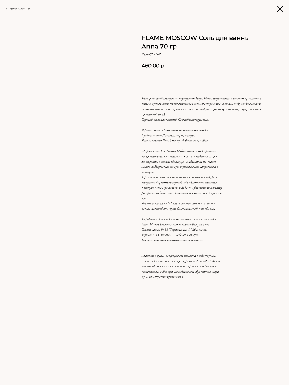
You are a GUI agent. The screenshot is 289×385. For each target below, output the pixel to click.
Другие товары (20, 8)
